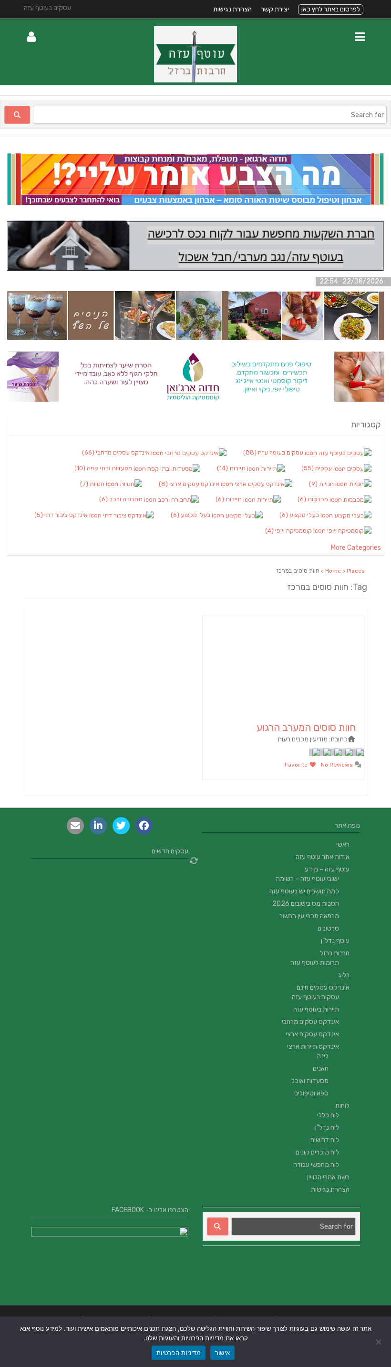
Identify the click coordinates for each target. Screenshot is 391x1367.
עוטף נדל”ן (335, 941)
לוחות (342, 1106)
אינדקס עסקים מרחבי (310, 1022)
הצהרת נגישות (232, 9)
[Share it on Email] (75, 825)
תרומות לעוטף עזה (314, 963)
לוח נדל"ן (327, 1128)
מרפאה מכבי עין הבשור (309, 916)
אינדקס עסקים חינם (323, 987)
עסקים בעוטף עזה (315, 997)
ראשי (343, 844)
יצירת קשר (275, 9)
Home (333, 570)
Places (356, 570)
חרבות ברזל (335, 953)
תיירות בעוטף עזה (316, 1009)
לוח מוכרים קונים (317, 1152)
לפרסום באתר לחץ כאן (330, 9)
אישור (222, 1353)
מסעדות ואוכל (310, 1081)
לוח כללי (328, 1115)
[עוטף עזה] (195, 80)
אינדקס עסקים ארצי (312, 1034)
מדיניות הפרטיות (178, 1353)
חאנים (321, 1068)
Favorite (297, 764)
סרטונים (328, 928)
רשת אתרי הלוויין (328, 1177)
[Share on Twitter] (121, 825)
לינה (323, 1056)
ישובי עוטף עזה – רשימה (307, 879)
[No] (379, 1342)
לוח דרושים (324, 1140)
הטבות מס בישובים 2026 (305, 904)
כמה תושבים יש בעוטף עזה (304, 891)
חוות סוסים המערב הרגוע (306, 727)
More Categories (356, 548)
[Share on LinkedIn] (98, 825)
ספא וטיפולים (311, 1093)
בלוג (344, 975)
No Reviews (337, 764)
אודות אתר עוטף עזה (323, 857)
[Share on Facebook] (144, 825)
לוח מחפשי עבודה (316, 1165)
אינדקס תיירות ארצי (313, 1047)
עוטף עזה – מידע (327, 869)
